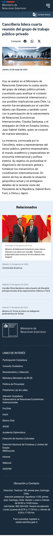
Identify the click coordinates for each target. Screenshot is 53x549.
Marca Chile (8, 420)
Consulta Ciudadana (13, 366)
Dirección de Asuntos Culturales (18, 438)
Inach (5, 414)
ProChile (7, 408)
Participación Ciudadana (15, 359)
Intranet (6, 456)
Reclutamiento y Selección (16, 371)
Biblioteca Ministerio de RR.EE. (18, 377)
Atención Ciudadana (13, 396)
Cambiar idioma (44, 14)
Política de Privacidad (13, 384)
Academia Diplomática (14, 432)
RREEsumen (9, 450)
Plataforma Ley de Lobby (15, 389)
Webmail (7, 462)
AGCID (6, 426)
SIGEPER (7, 468)
